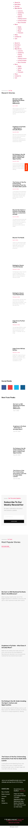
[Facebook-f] (17, 811)
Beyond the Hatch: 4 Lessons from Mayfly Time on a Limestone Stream (19, 212)
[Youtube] (19, 811)
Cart (16, 38)
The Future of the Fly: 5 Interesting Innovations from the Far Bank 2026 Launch (19, 184)
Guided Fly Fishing (21, 13)
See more (22, 791)
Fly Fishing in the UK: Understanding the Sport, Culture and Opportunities (19, 157)
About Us (17, 2)
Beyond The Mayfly (18, 237)
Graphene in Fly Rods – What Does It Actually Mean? (19, 128)
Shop (16, 34)
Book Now (18, 4)
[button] (19, 40)
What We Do (18, 8)
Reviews (26, 167)
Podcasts (20, 33)
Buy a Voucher (22, 22)
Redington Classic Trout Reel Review (18, 293)
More (16, 24)
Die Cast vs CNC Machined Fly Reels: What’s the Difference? (18, 101)
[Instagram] (22, 811)
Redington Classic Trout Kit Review (18, 266)
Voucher (17, 6)
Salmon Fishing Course (22, 17)
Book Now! (14, 826)
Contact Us (18, 36)
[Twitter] (14, 811)
